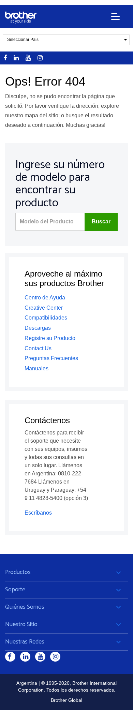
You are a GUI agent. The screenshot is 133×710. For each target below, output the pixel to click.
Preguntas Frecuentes (51, 358)
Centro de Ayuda (45, 297)
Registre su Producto (50, 338)
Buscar (101, 221)
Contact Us (38, 348)
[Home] (20, 18)
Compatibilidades (46, 318)
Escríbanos (38, 513)
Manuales (36, 368)
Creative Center (44, 308)
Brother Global (66, 700)
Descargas (38, 328)
